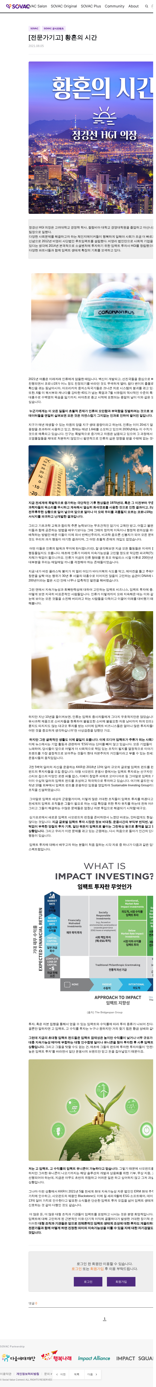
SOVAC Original (64, 6)
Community (115, 6)
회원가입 (121, 1281)
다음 (90, 1374)
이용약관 (5, 1373)
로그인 (88, 1281)
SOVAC (18, 6)
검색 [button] (146, 6)
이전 (63, 1374)
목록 (76, 1374)
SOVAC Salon (36, 6)
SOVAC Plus (91, 6)
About (133, 6)
